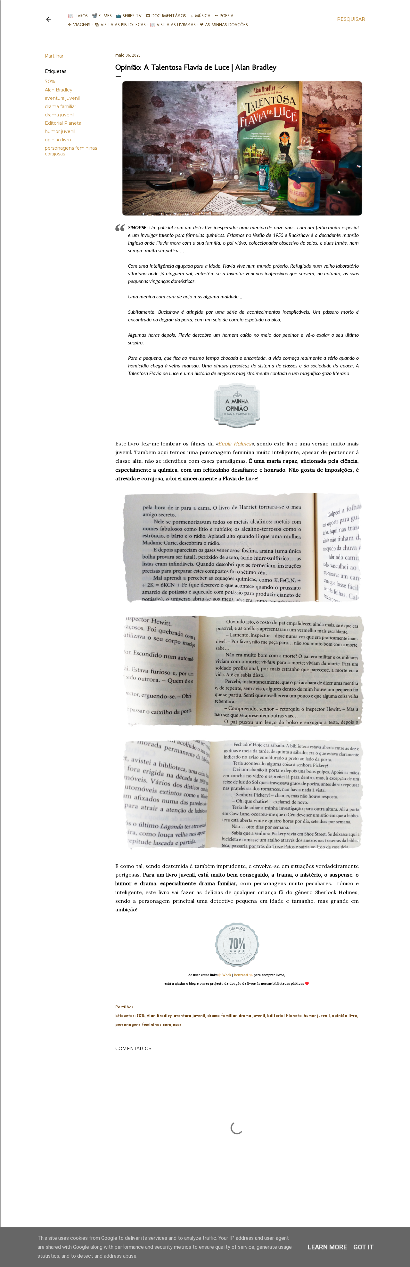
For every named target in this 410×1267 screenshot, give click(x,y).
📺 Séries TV (129, 16)
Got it (363, 1247)
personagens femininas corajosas (148, 1025)
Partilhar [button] (54, 56)
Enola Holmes (234, 443)
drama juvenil (59, 115)
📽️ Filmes (102, 16)
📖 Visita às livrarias (173, 25)
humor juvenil (60, 131)
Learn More (327, 1247)
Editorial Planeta (63, 123)
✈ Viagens (79, 25)
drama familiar (60, 106)
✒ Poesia (224, 16)
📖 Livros (78, 16)
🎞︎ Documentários (166, 16)
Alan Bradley (58, 90)
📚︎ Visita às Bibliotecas (120, 25)
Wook (226, 975)
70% (50, 81)
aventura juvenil (62, 98)
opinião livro (58, 140)
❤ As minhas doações (224, 25)
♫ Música (200, 16)
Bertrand (241, 975)
